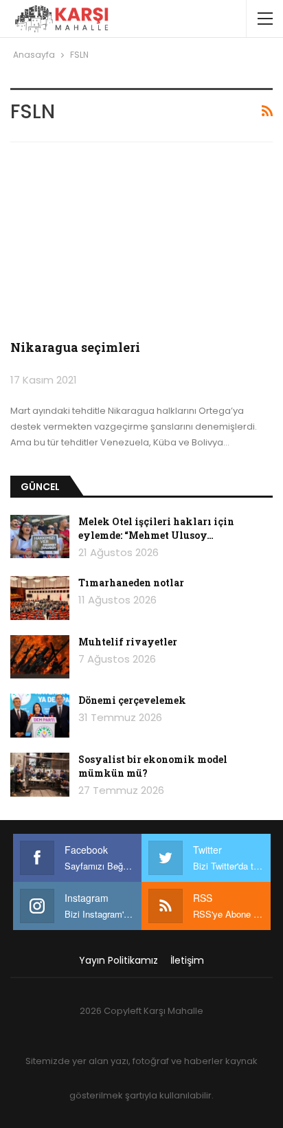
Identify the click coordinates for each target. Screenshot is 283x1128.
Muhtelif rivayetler (127, 641)
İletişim (187, 960)
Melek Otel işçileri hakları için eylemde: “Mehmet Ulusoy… (156, 528)
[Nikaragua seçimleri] (141, 243)
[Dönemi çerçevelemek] (39, 716)
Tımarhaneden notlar (131, 582)
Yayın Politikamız (118, 960)
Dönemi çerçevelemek (132, 700)
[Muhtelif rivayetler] (39, 657)
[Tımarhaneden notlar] (39, 598)
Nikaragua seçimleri (75, 347)
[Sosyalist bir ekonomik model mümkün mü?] (39, 775)
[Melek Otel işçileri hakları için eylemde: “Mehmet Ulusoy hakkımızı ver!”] (39, 537)
